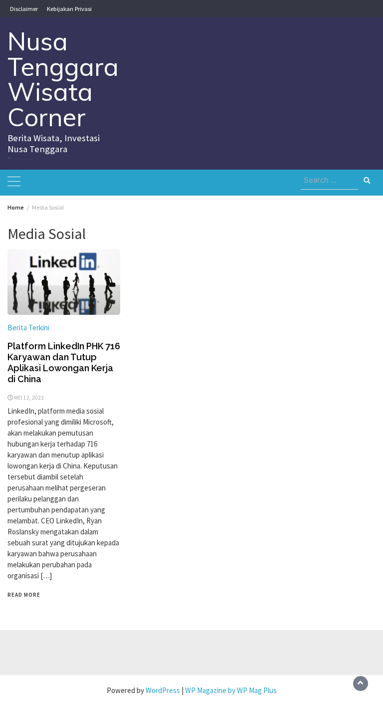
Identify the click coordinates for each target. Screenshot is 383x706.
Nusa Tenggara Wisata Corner (63, 79)
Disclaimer (24, 8)
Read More (23, 594)
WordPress (163, 690)
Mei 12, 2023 (29, 397)
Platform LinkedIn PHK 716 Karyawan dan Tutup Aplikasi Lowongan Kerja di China (63, 362)
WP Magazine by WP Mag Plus (231, 690)
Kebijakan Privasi (69, 8)
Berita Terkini (28, 327)
